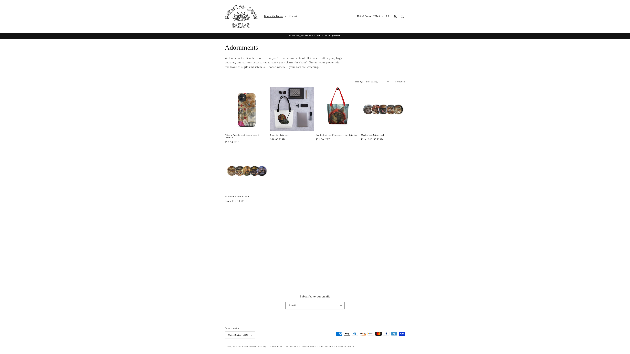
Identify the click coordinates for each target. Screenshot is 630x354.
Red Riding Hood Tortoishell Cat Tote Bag (337, 135)
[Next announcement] (404, 36)
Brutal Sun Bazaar (240, 346)
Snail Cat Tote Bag (279, 135)
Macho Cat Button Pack (373, 135)
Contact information (345, 346)
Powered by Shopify (257, 346)
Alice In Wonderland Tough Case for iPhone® (242, 136)
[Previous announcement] (226, 36)
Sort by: (359, 81)
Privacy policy (276, 346)
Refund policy (292, 346)
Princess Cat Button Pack (237, 196)
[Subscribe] (340, 305)
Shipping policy (326, 346)
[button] (274, 16)
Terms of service (308, 346)
